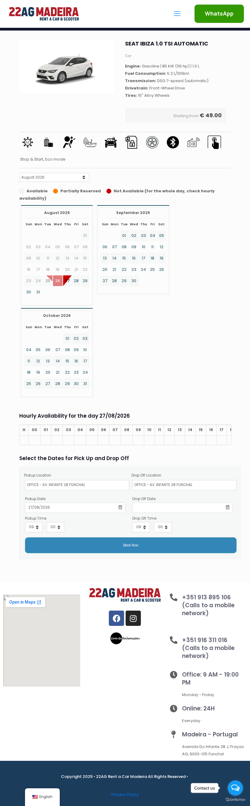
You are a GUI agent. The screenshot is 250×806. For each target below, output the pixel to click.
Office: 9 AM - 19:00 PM (210, 678)
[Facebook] (116, 618)
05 (161, 235)
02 (133, 235)
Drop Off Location (146, 475)
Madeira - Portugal (210, 734)
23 (133, 269)
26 (161, 269)
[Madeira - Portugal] (173, 734)
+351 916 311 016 (208, 648)
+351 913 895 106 (208, 605)
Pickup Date (35, 498)
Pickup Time (35, 518)
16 (134, 258)
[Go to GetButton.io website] (235, 800)
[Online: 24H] (173, 708)
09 (133, 247)
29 (85, 281)
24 (143, 269)
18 (152, 258)
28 (76, 281)
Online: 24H (198, 708)
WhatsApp (219, 13)
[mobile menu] (177, 14)
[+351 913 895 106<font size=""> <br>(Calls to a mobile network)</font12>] (173, 597)
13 (105, 258)
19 (161, 258)
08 (124, 247)
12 (161, 247)
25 (152, 269)
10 (143, 247)
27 (67, 281)
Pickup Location (37, 475)
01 (124, 235)
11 (152, 247)
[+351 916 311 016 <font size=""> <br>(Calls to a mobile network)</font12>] (173, 640)
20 (104, 269)
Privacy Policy (125, 794)
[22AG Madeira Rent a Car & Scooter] (44, 13)
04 (152, 235)
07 (114, 247)
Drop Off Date (143, 498)
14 (114, 258)
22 (124, 269)
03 (143, 235)
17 (143, 258)
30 (28, 292)
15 (124, 258)
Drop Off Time (144, 518)
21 (114, 269)
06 (104, 247)
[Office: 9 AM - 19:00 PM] (173, 674)
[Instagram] (133, 618)
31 (38, 292)
